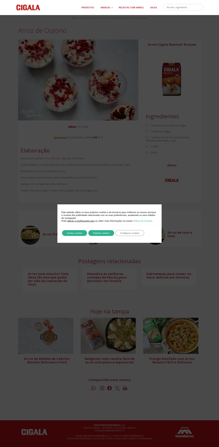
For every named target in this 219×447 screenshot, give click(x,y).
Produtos (87, 7)
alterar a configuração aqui (81, 221)
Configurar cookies (129, 233)
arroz (131, 7)
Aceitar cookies (74, 233)
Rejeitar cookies (101, 233)
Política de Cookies (142, 221)
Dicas (153, 7)
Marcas (105, 7)
